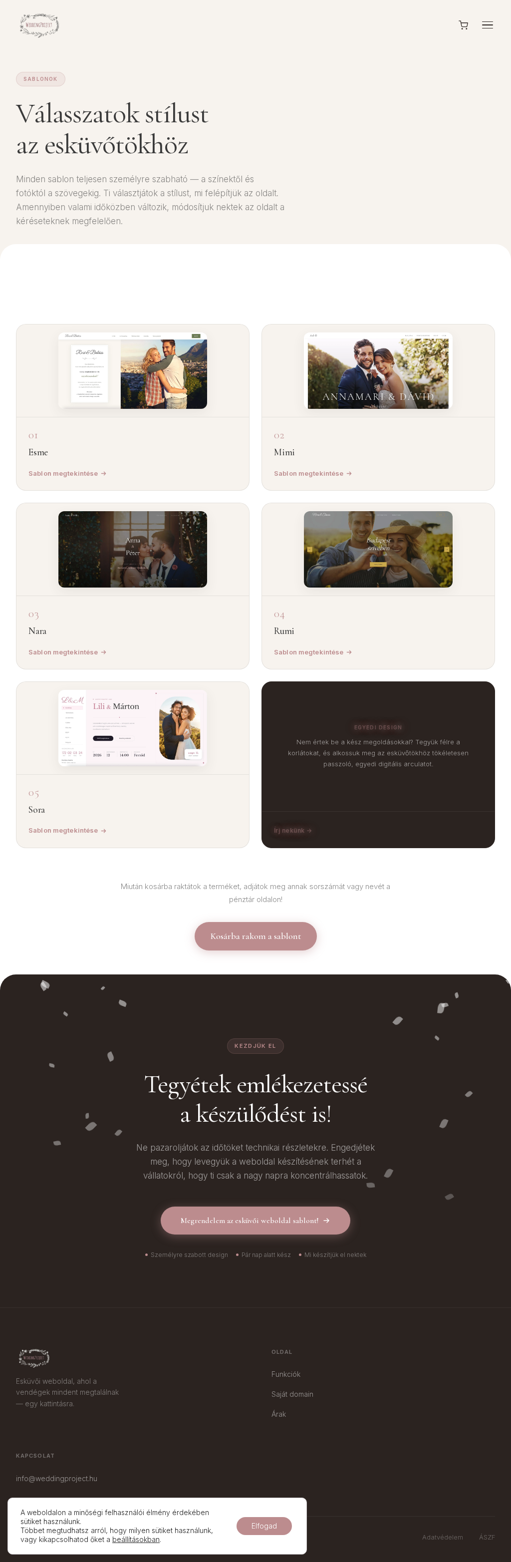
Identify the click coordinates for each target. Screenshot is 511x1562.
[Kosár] (463, 25)
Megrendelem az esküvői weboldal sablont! (249, 1221)
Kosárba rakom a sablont (256, 936)
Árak (278, 1414)
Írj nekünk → (293, 830)
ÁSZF (487, 1537)
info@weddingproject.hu (56, 1478)
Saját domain (292, 1394)
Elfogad (264, 1526)
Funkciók (285, 1374)
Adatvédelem (442, 1537)
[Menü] (487, 25)
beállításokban (136, 1539)
